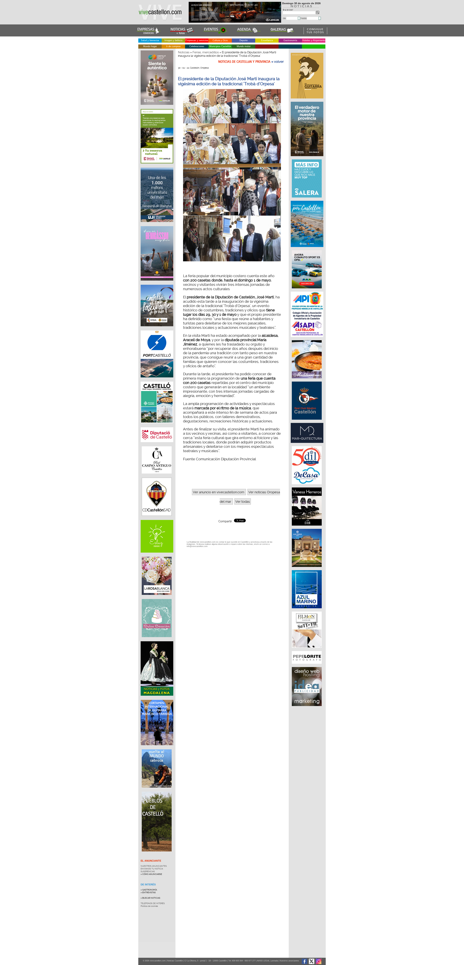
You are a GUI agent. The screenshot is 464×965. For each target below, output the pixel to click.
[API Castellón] (307, 338)
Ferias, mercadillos (205, 52)
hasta (304, 18)
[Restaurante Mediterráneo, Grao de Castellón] (307, 380)
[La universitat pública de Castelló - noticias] (157, 224)
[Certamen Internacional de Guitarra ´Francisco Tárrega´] (157, 747)
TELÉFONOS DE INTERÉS (153, 903)
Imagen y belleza (173, 40)
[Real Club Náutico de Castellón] (307, 421)
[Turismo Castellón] (157, 425)
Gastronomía (290, 40)
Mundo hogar (150, 46)
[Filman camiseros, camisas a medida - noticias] (307, 649)
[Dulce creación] (157, 639)
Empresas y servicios (196, 40)
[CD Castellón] (157, 518)
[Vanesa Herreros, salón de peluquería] (307, 527)
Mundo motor (243, 46)
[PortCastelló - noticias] (157, 380)
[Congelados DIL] (307, 486)
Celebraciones (196, 46)
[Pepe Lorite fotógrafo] (307, 665)
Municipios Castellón (220, 46)
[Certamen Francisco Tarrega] (307, 100)
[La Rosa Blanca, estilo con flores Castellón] (157, 597)
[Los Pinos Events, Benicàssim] (307, 568)
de (284, 18)
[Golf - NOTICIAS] (157, 166)
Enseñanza (267, 40)
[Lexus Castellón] (235, 21)
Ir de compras (173, 46)
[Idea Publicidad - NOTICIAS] (307, 707)
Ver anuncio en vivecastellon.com (218, 492)
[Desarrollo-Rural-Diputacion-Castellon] (307, 158)
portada (274, 961)
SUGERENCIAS (148, 871)
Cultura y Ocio (220, 40)
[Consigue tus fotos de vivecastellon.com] (315, 33)
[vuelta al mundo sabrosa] (157, 790)
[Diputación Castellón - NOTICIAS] (157, 444)
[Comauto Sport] (307, 290)
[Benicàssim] (157, 283)
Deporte (243, 40)
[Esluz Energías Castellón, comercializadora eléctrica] (157, 555)
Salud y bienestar (150, 40)
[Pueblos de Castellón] (157, 854)
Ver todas (242, 501)
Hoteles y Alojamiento (313, 40)
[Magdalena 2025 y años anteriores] (157, 698)
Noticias (183, 52)
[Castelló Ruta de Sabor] (157, 107)
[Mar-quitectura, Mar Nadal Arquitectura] (307, 444)
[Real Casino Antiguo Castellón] (157, 476)
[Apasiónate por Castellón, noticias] (307, 248)
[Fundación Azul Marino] (307, 610)
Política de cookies (149, 906)
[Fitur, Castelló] (157, 329)
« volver (277, 62)
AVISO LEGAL (263, 961)
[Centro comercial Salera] (307, 199)
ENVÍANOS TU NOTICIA (152, 869)
